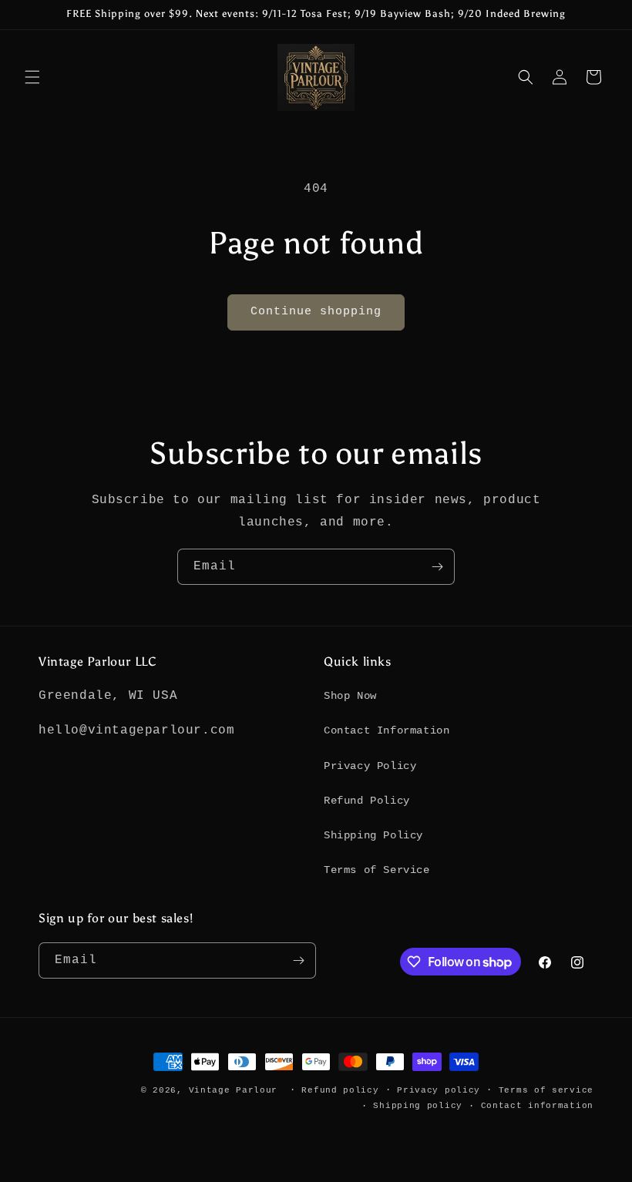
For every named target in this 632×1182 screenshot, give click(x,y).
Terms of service (546, 1090)
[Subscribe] (437, 567)
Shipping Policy (373, 835)
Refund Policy (367, 800)
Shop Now (350, 696)
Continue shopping (316, 311)
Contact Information (386, 730)
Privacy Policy (370, 766)
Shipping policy (417, 1105)
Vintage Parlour (233, 1090)
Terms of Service (377, 870)
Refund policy (339, 1090)
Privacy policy (438, 1090)
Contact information (537, 1105)
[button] (32, 77)
